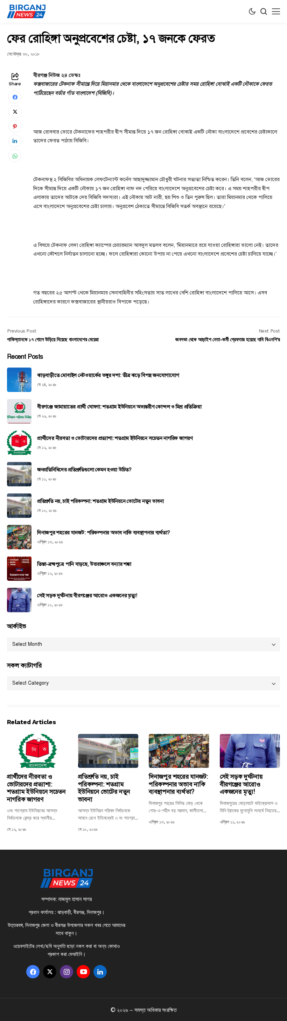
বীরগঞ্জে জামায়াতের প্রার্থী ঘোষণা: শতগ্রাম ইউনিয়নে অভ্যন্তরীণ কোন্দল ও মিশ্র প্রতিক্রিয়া (119, 407)
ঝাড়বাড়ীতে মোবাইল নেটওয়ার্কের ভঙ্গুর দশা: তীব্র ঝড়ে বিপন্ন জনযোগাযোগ (108, 375)
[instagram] (66, 971)
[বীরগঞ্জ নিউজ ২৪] (26, 12)
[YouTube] (83, 971)
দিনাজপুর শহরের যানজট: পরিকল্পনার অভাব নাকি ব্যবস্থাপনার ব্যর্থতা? (103, 532)
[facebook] (33, 971)
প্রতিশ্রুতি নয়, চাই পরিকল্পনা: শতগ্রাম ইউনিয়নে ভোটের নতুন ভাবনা (100, 501)
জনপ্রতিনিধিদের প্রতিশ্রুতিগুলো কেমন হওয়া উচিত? (84, 469)
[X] (49, 971)
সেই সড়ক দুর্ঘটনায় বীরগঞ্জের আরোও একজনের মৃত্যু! (87, 595)
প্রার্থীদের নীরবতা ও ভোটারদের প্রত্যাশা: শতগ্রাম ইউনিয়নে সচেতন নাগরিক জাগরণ (115, 438)
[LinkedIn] (100, 971)
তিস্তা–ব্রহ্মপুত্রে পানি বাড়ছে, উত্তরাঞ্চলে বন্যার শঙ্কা (84, 564)
